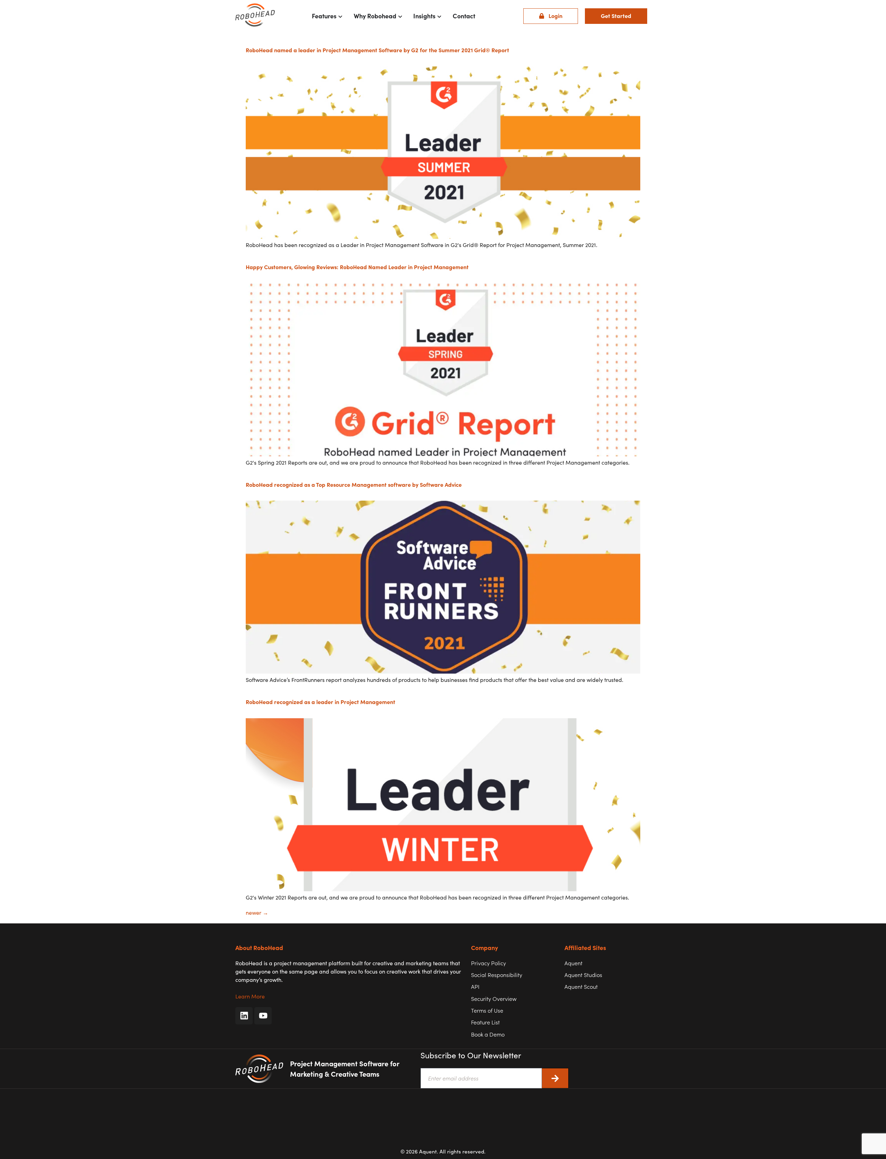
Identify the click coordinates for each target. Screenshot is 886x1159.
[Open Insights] (439, 16)
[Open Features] (340, 16)
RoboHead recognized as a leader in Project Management (320, 701)
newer (257, 912)
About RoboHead (259, 947)
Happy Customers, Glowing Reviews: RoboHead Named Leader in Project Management (357, 267)
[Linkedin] (244, 1015)
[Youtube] (263, 1015)
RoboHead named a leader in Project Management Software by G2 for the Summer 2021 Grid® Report (377, 50)
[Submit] (555, 1078)
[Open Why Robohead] (400, 16)
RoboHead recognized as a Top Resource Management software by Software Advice (354, 484)
